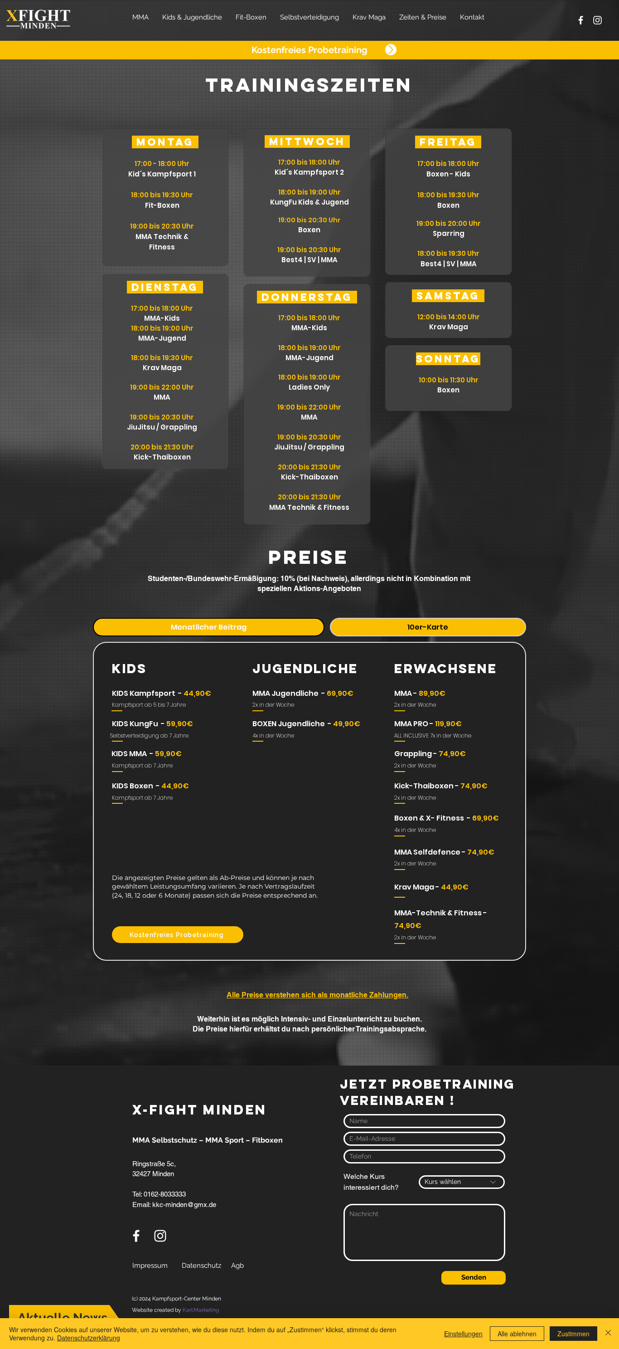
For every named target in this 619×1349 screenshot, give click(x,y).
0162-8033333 (164, 1194)
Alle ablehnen (517, 1333)
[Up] (391, 49)
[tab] (208, 627)
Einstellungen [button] (463, 1333)
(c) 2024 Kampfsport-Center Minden (176, 1298)
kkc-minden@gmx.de (184, 1204)
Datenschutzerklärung (88, 1337)
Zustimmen (573, 1333)
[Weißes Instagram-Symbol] (597, 20)
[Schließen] (608, 1333)
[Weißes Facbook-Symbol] (580, 20)
